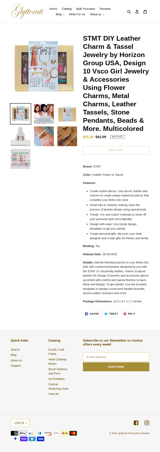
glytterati (122, 433)
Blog (13, 354)
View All (53, 394)
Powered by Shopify (138, 433)
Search (15, 349)
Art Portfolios (56, 378)
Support (16, 365)
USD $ (19, 423)
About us (16, 360)
